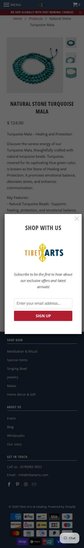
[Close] (77, 219)
